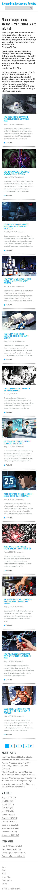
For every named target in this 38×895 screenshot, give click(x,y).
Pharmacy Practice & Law (13, 856)
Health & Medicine (12, 846)
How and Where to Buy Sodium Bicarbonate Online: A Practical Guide (16, 119)
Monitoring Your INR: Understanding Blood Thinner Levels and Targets (18, 495)
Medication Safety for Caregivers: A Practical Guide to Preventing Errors (18, 601)
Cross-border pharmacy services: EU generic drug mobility (17, 442)
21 (31, 746)
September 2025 (10, 835)
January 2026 (9, 821)
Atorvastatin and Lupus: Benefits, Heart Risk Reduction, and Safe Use (18, 785)
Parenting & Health (11, 849)
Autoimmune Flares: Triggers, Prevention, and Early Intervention (17, 548)
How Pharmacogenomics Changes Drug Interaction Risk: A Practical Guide (17, 656)
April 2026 (8, 811)
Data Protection (7, 880)
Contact (4, 883)
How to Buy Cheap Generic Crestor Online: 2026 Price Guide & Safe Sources (17, 281)
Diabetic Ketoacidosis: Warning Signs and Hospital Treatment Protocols (16, 226)
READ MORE (9, 143)
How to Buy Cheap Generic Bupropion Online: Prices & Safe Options (16, 336)
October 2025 (9, 831)
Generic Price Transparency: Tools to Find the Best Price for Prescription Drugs (19, 779)
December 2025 (10, 825)
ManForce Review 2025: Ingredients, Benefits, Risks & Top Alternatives (17, 758)
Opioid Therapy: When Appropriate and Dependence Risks (17, 390)
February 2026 (9, 818)
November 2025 (10, 828)
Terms (4, 873)
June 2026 (8, 804)
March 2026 (8, 814)
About (3, 870)
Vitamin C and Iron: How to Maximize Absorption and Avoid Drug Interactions (18, 773)
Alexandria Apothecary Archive (19, 3)
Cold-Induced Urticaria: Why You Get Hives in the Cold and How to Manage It (17, 711)
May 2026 (7, 808)
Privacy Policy (6, 877)
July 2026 (7, 801)
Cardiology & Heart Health (14, 853)
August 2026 (9, 797)
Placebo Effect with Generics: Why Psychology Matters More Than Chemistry (16, 766)
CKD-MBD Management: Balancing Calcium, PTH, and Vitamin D (16, 173)
